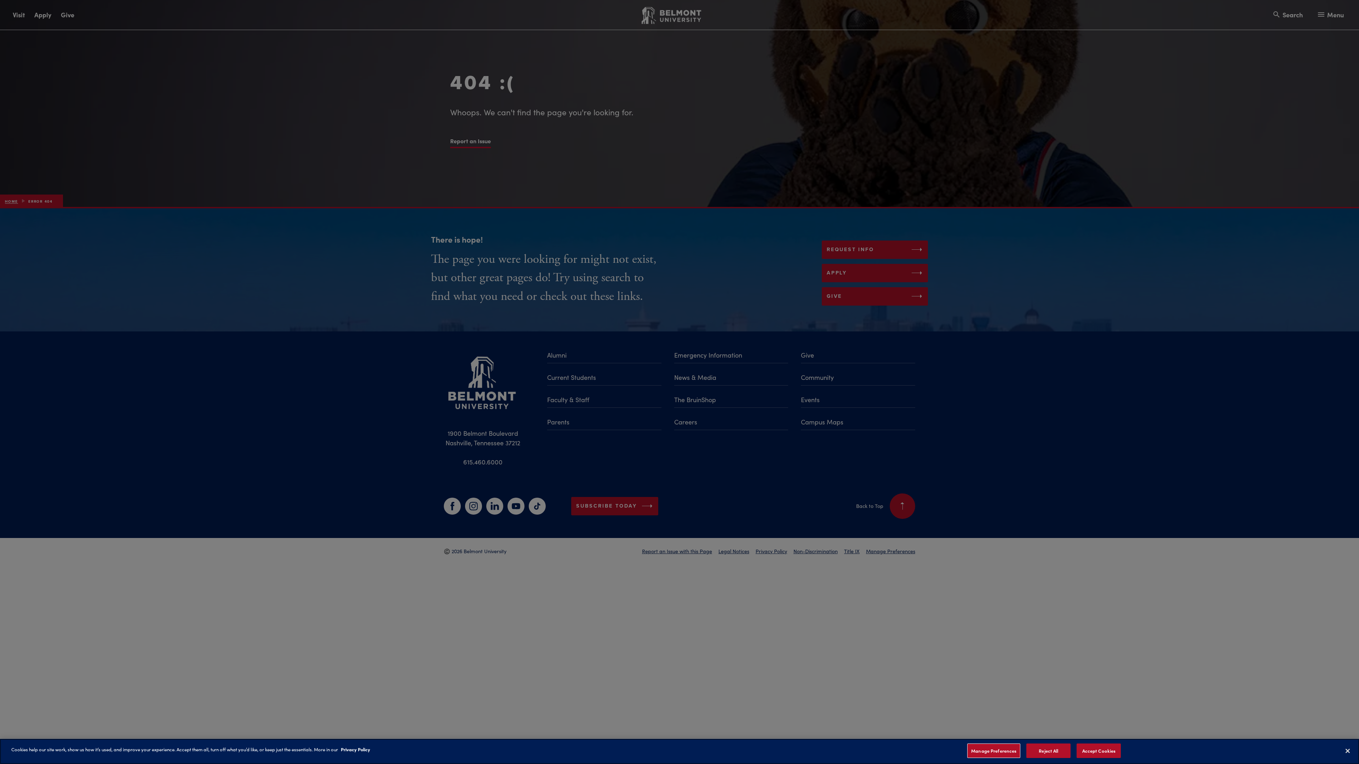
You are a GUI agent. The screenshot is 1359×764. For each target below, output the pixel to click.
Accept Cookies (1099, 750)
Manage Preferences (993, 750)
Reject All (1048, 750)
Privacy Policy (355, 749)
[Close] (1347, 751)
